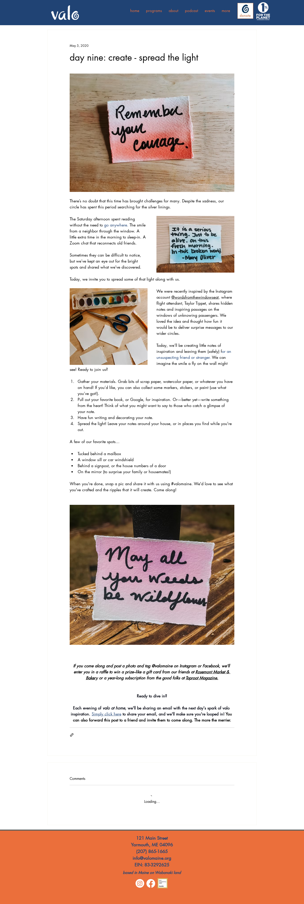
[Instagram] (140, 883)
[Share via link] (72, 735)
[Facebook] (150, 883)
